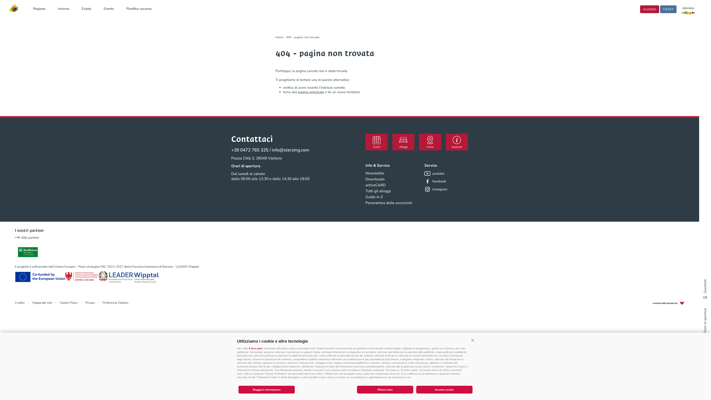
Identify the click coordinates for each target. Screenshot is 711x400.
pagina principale (311, 92)
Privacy (90, 303)
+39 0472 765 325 (249, 150)
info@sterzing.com (290, 150)
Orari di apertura (705, 320)
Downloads (375, 179)
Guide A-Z (374, 196)
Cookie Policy (69, 303)
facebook (439, 181)
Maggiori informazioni (267, 389)
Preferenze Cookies (115, 303)
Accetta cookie (444, 389)
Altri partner (30, 237)
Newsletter (374, 173)
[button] (472, 340)
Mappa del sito (42, 303)
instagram (439, 189)
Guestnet (705, 286)
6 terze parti (255, 348)
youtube (438, 173)
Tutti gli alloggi (378, 191)
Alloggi (649, 9)
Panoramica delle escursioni (388, 202)
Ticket (668, 9)
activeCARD (375, 185)
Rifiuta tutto (385, 389)
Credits (20, 303)
